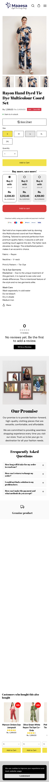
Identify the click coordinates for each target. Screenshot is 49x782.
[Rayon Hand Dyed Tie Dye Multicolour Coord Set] (8, 81)
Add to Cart (11, 750)
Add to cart (24, 208)
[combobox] (11, 744)
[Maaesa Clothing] (17, 6)
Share (8, 305)
